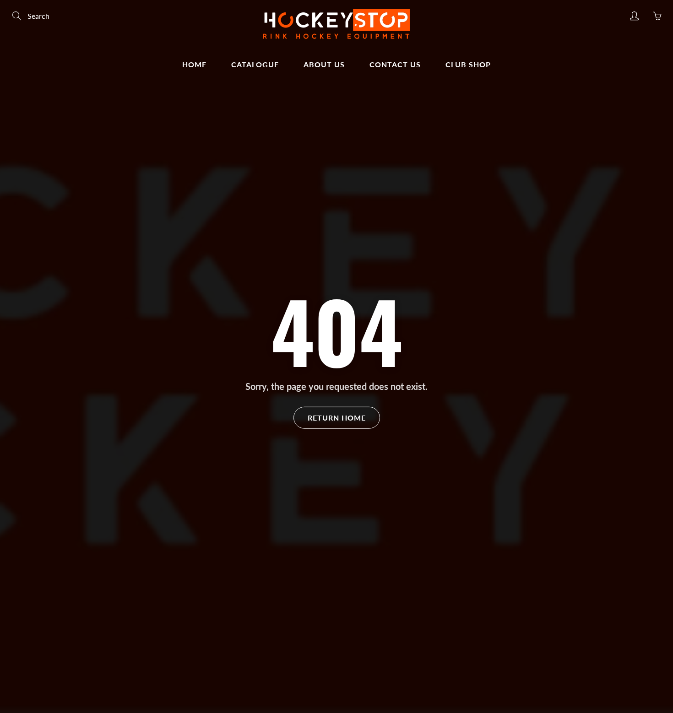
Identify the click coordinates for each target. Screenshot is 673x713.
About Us (324, 64)
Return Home (337, 417)
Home (194, 64)
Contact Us (395, 64)
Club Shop (468, 64)
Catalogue (255, 64)
